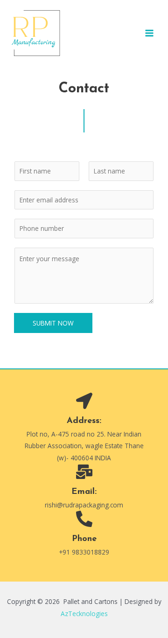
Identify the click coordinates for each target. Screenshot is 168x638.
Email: (84, 491)
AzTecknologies (84, 613)
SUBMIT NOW (53, 323)
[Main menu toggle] (149, 32)
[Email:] (84, 472)
